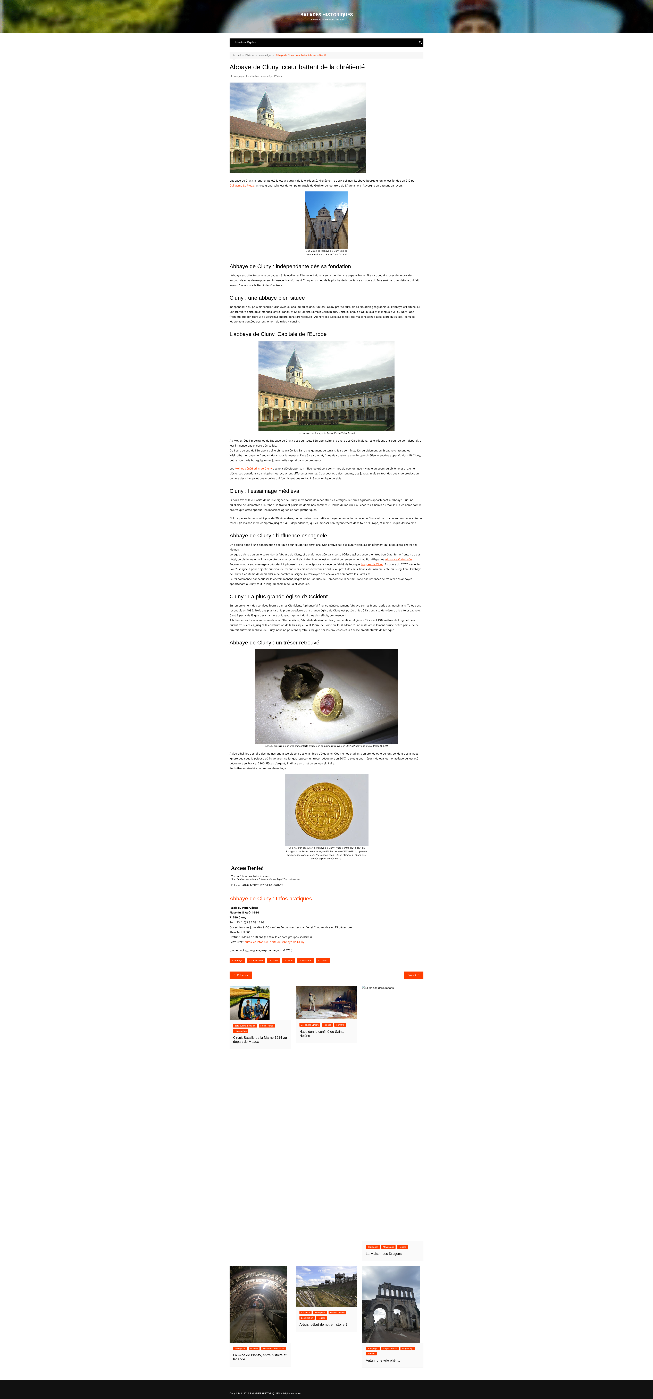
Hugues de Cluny (372, 564)
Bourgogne (239, 76)
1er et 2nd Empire (310, 1025)
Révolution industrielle (273, 1348)
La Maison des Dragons (384, 1254)
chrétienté (257, 960)
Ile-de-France (266, 1025)
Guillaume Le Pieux (242, 185)
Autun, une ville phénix (383, 1360)
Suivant (412, 975)
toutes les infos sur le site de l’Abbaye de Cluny (274, 942)
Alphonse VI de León (398, 559)
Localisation (252, 76)
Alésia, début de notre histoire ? (323, 1324)
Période (278, 76)
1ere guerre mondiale (245, 1025)
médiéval (306, 960)
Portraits (340, 1025)
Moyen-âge (267, 76)
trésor (323, 960)
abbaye (238, 960)
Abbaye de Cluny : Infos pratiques (271, 898)
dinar (290, 960)
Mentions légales (245, 42)
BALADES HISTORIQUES (326, 15)
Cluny (275, 960)
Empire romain (337, 1312)
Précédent (242, 975)
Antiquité (305, 1312)
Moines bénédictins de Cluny (253, 468)
